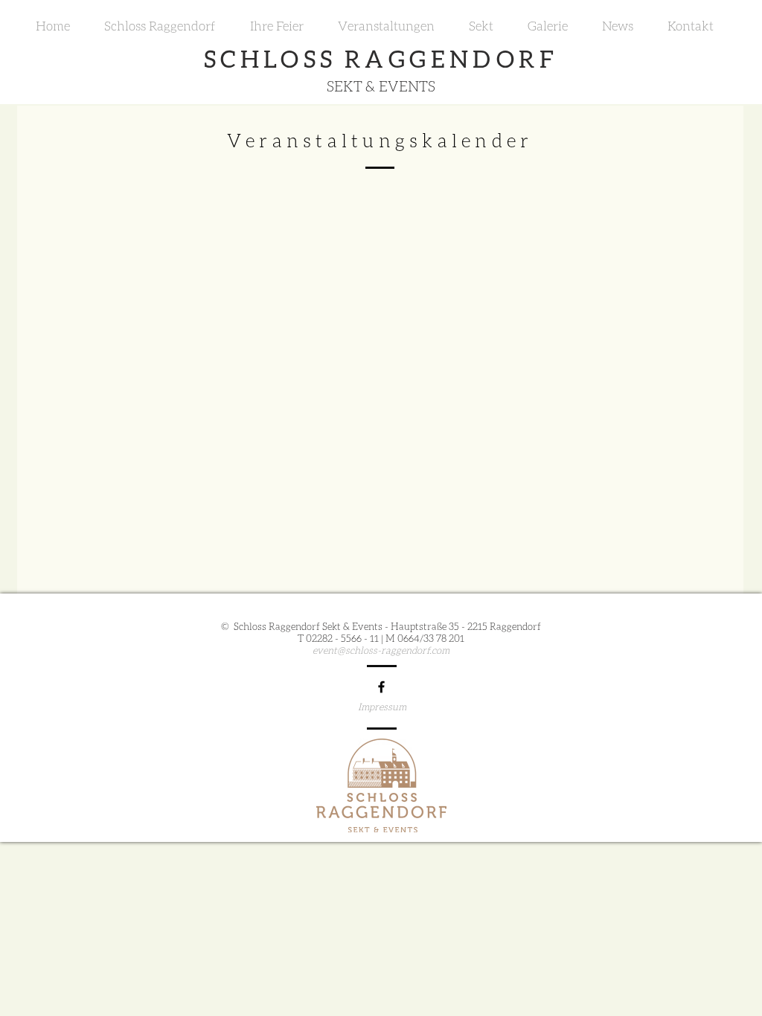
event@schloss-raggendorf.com (381, 650)
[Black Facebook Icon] (381, 687)
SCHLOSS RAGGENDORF (381, 58)
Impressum (382, 707)
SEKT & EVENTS (381, 85)
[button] (160, 26)
